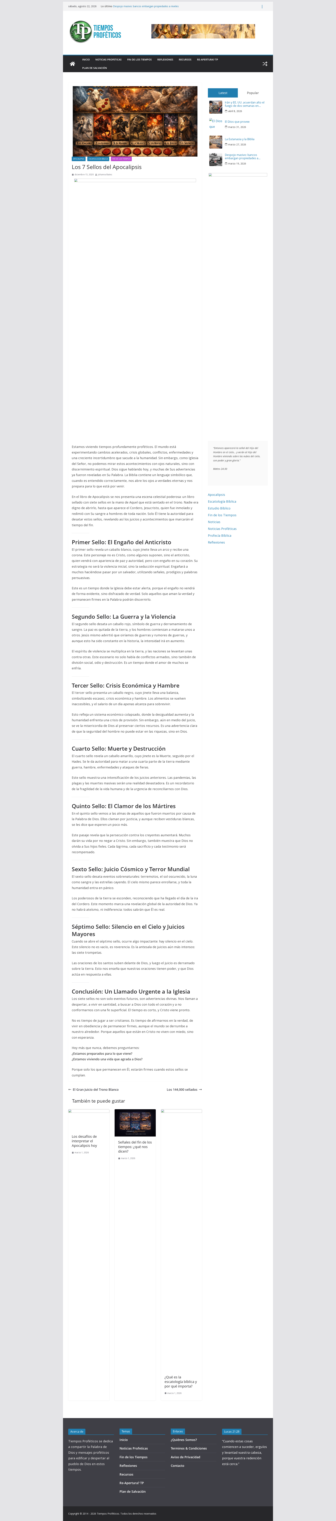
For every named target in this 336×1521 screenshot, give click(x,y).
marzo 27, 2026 (237, 144)
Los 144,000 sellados (182, 1089)
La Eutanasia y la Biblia (239, 139)
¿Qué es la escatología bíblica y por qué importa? (180, 1382)
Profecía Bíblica (219, 535)
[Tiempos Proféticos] (72, 64)
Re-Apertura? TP (207, 59)
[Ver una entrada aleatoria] (265, 64)
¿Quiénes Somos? (184, 1440)
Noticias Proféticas (222, 529)
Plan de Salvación (94, 68)
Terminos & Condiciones (189, 1448)
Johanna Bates (105, 174)
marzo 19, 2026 (237, 163)
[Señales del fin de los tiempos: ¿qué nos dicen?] (135, 1112)
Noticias (214, 522)
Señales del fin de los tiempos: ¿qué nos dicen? (135, 1147)
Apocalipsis (78, 159)
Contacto (177, 1466)
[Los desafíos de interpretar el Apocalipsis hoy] (88, 1112)
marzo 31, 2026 (237, 127)
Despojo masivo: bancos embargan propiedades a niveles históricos (241, 156)
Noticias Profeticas (108, 59)
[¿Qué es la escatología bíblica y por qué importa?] (181, 1112)
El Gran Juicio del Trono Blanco (96, 1089)
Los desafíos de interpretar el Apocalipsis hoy (84, 1141)
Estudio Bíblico (219, 508)
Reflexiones (165, 59)
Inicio (86, 59)
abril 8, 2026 (235, 111)
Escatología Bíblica (98, 159)
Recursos (185, 59)
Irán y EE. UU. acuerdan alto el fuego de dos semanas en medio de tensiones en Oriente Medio (245, 104)
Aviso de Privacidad (185, 1457)
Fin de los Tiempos (139, 59)
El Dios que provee (237, 121)
